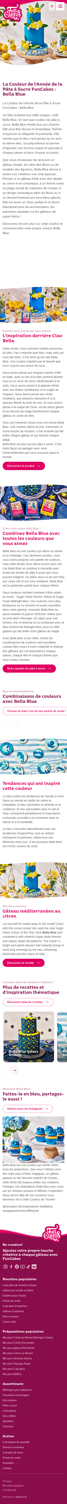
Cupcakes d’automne (15, 1306)
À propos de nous (13, 1452)
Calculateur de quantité (16, 1442)
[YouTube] (23, 1266)
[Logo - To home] (52, 1234)
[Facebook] (11, 1266)
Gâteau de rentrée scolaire (18, 1290)
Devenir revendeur (13, 1447)
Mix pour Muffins (12, 1374)
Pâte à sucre (10, 1405)
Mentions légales (13, 1485)
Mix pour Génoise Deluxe (17, 1358)
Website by (15, 1497)
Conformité (9, 1490)
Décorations (10, 1400)
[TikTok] (28, 1266)
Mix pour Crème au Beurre (18, 1353)
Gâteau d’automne (13, 1311)
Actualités (8, 1463)
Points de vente (11, 1300)
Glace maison (11, 1316)
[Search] (52, 6)
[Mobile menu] (60, 6)
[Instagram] (5, 1266)
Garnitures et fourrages (16, 1395)
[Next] (14, 1070)
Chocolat (8, 1426)
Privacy (7, 1481)
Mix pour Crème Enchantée (18, 1342)
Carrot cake (9, 1321)
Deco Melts (9, 1416)
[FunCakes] (12, 12)
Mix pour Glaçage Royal (16, 1363)
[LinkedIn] (34, 1266)
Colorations (9, 1410)
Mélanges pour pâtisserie (17, 1390)
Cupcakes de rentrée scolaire (19, 1285)
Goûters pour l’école (14, 1295)
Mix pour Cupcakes (14, 1368)
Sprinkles (8, 1421)
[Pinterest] (17, 1266)
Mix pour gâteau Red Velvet (18, 1348)
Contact (7, 1468)
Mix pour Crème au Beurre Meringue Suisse (28, 1337)
